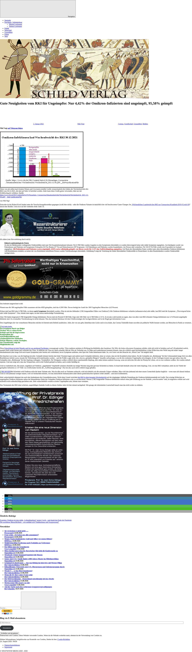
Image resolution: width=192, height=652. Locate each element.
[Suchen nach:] (10, 608)
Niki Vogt (80, 124)
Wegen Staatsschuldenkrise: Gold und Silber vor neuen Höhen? (28, 539)
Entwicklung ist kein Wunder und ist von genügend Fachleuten (26, 348)
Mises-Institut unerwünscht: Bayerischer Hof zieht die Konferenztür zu (31, 551)
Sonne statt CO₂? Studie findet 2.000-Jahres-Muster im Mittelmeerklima (31, 559)
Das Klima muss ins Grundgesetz (16, 547)
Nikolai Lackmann (15, 24)
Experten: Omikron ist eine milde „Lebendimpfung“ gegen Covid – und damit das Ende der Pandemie (36, 520)
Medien (145, 124)
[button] (8, 496)
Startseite (7, 20)
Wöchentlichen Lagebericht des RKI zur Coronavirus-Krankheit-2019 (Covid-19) (161, 204)
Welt (6, 36)
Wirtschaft (8, 30)
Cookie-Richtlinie (63, 639)
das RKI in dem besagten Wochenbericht (92, 377)
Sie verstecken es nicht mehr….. (16, 531)
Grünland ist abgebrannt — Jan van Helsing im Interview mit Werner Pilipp (33, 563)
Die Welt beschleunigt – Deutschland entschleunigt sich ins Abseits (29, 579)
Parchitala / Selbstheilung (13, 22)
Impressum (8, 647)
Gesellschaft (128, 124)
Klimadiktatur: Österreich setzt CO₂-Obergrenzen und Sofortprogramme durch (34, 567)
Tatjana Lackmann (15, 26)
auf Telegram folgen (15, 128)
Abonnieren (7, 628)
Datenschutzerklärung (12, 645)
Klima (6, 34)
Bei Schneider (9, 589)
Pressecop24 (9, 533)
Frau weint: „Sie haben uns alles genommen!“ (21, 535)
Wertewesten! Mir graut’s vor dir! (17, 583)
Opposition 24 (9, 553)
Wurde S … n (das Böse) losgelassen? (18, 571)
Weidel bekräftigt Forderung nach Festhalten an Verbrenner (27, 543)
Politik (6, 28)
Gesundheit (8, 32)
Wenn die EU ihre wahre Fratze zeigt (18, 575)
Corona (120, 124)
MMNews (8, 541)
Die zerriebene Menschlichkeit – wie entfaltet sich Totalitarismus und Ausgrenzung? (29, 522)
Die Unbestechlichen (12, 565)
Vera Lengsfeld (10, 549)
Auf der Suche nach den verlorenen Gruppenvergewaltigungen (28, 587)
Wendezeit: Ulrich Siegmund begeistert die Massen (23, 555)
